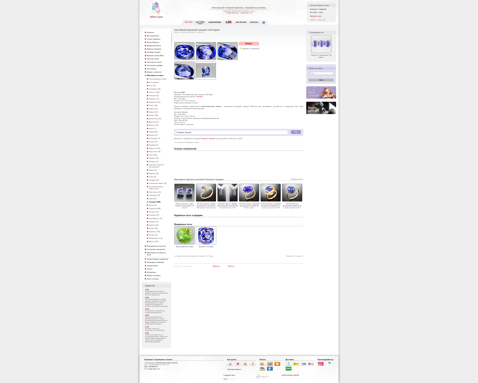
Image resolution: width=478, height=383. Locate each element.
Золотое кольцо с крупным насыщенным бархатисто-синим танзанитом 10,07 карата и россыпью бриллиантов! (249, 208)
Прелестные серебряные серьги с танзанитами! (292, 205)
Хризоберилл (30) (155, 218)
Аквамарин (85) (154, 89)
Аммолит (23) (154, 99)
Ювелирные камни (187, 32)
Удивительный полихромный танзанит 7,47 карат (195, 256)
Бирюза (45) (153, 112)
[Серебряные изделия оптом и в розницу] (262, 378)
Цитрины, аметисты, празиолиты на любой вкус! (154, 329)
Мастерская (241, 22)
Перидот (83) (154, 158)
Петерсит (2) (153, 161)
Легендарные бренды (155, 262)
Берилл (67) (153, 109)
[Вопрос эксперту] (321, 114)
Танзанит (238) (154, 202)
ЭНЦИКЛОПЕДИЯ (214, 22)
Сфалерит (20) (154, 195)
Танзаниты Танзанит (207, 138)
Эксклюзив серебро (155, 65)
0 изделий (322, 9)
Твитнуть (231, 266)
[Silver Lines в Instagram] (321, 366)
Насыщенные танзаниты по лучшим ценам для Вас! (155, 311)
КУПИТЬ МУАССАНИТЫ (290, 375)
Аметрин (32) (154, 95)
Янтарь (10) (153, 235)
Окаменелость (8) (155, 238)
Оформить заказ (316, 16)
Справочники (152, 266)
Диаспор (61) (154, 122)
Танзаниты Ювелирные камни (188, 142)
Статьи (149, 269)
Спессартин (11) (155, 192)
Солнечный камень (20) (158, 183)
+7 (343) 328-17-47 (246, 13)
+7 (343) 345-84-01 (232, 13)
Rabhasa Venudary (154, 49)
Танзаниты (200, 32)
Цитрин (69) (153, 228)
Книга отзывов (153, 279)
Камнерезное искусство (156, 246)
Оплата (313, 20)
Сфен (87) (152, 199)
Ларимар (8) (153, 145)
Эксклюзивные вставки (157, 79)
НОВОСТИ (150, 286)
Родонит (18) (153, 173)
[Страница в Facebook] (330, 364)
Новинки (150, 32)
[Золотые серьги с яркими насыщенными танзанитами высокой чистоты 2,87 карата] (206, 202)
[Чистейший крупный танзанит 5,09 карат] (184, 60)
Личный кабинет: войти (319, 5)
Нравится (216, 266)
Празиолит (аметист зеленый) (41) (156, 166)
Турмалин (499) (154, 208)
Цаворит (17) (154, 222)
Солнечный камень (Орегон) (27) (156, 188)
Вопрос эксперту (153, 275)
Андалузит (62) (154, 102)
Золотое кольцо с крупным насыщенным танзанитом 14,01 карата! (227, 206)
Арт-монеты (151, 69)
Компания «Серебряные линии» (158, 359)
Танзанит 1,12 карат (293, 256)
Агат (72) (152, 86)
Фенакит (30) (153, 212)
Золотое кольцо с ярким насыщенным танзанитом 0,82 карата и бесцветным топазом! (184, 207)
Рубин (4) (152, 177)
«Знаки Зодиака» (153, 39)
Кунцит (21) (153, 142)
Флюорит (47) (154, 215)
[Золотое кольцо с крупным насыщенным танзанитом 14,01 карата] (227, 202)
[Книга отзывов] (321, 98)
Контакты (254, 22)
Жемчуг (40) (153, 125)
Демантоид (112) (155, 119)
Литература (151, 272)
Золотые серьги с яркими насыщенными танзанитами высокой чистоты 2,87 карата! (206, 207)
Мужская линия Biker (155, 56)
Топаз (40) (152, 205)
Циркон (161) (154, 225)
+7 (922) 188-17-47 (153, 369)
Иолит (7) (152, 128)
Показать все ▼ (297, 179)
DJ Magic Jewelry (153, 52)
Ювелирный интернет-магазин (227, 7)
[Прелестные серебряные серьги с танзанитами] (292, 202)
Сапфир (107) (154, 180)
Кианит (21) (153, 135)
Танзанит (199, 96)
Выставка (200, 22)
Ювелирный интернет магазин (167, 363)
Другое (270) (153, 241)
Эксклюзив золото (154, 62)
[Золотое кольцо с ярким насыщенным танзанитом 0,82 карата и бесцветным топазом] (184, 202)
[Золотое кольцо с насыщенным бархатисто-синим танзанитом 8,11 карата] (270, 202)
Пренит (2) (153, 170)
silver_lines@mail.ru (151, 366)
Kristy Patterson (153, 42)
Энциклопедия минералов (157, 259)
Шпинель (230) (154, 232)
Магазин (177, 32)
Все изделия (154, 82)
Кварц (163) (153, 132)
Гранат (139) (153, 115)
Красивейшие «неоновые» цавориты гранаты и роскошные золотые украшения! (156, 293)
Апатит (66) (153, 105)
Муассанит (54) (154, 152)
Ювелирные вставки (155, 75)
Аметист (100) (154, 92)
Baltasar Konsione (154, 46)
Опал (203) (153, 155)
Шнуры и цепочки (154, 72)
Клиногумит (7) (154, 138)
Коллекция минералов (156, 249)
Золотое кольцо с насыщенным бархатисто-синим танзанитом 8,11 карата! (270, 207)
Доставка (322, 20)
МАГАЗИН (188, 22)
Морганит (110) (154, 148)
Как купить (232, 359)
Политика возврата (234, 369)
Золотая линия (153, 59)
